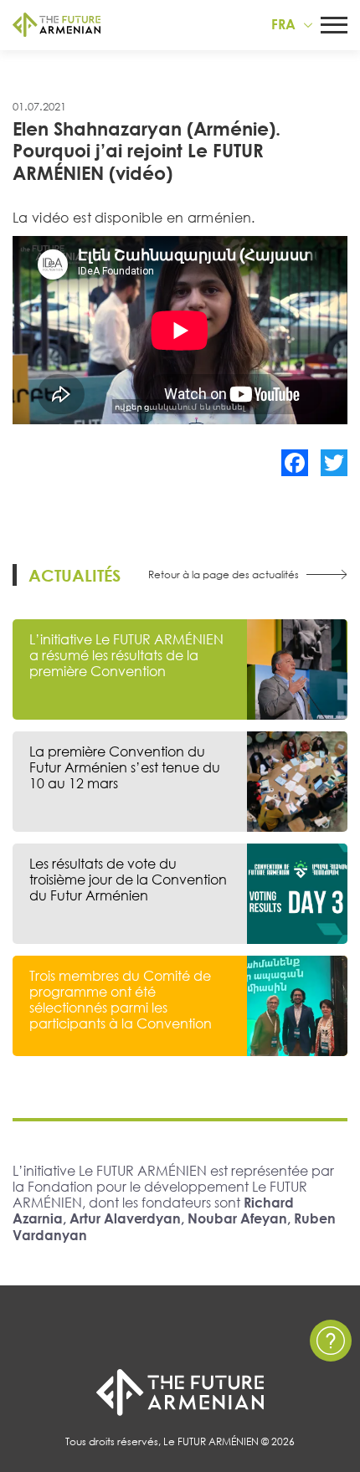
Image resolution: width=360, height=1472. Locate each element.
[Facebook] (294, 462)
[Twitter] (334, 462)
